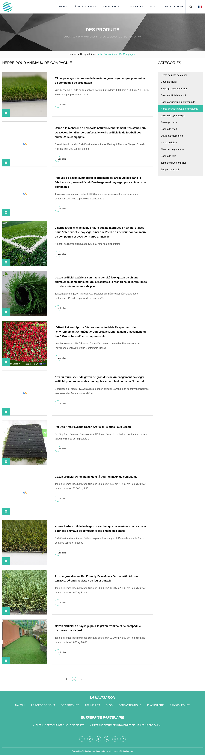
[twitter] (98, 739)
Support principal (170, 169)
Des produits (111, 6)
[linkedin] (90, 739)
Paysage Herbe (169, 122)
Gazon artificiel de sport (173, 95)
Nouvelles (136, 6)
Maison (63, 6)
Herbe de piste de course (174, 75)
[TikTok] (123, 739)
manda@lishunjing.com (123, 751)
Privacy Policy (180, 705)
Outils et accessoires (172, 136)
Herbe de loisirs (169, 142)
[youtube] (106, 739)
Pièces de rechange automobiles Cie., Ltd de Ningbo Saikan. (127, 725)
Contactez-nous (173, 6)
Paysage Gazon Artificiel (174, 88)
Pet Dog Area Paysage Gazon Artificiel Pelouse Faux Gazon (93, 426)
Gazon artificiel (169, 82)
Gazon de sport (169, 129)
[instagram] (115, 739)
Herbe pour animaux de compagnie (179, 109)
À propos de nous (85, 6)
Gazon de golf (168, 156)
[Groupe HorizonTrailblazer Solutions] (7, 6)
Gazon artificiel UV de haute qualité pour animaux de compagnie (96, 476)
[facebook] (81, 739)
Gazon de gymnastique (173, 115)
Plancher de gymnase (172, 149)
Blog (153, 6)
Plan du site (155, 705)
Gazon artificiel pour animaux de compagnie (178, 103)
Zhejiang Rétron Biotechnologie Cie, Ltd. (60, 725)
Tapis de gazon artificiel (173, 162)
